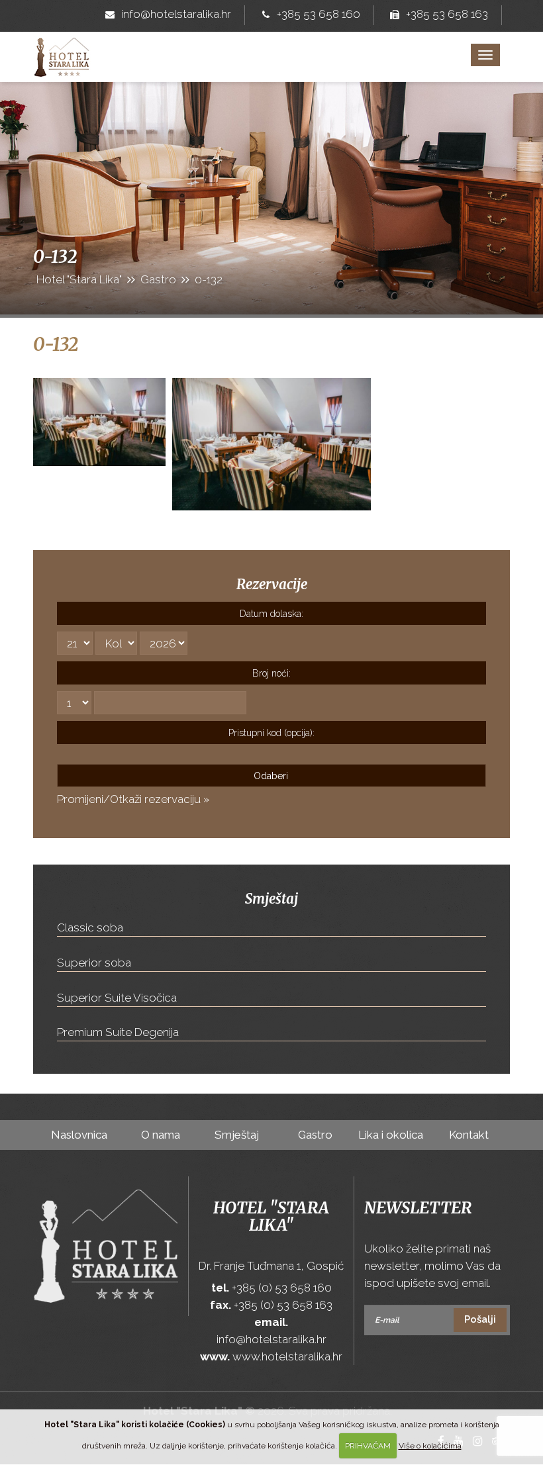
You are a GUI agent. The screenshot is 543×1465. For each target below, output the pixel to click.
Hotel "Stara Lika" (271, 1216)
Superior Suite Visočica (117, 997)
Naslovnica (79, 1134)
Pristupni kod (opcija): (271, 733)
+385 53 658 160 (318, 14)
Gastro (315, 1134)
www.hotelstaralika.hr (287, 1356)
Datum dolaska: (271, 613)
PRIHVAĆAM (368, 1445)
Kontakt (469, 1134)
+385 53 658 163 (447, 14)
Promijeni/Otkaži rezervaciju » (133, 799)
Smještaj (237, 1134)
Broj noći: (271, 673)
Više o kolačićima (430, 1445)
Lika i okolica (390, 1134)
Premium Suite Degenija (118, 1032)
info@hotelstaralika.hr (176, 14)
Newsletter (417, 1207)
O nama (160, 1134)
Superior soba (94, 962)
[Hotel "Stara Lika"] (62, 48)
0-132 (56, 344)
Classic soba (90, 927)
